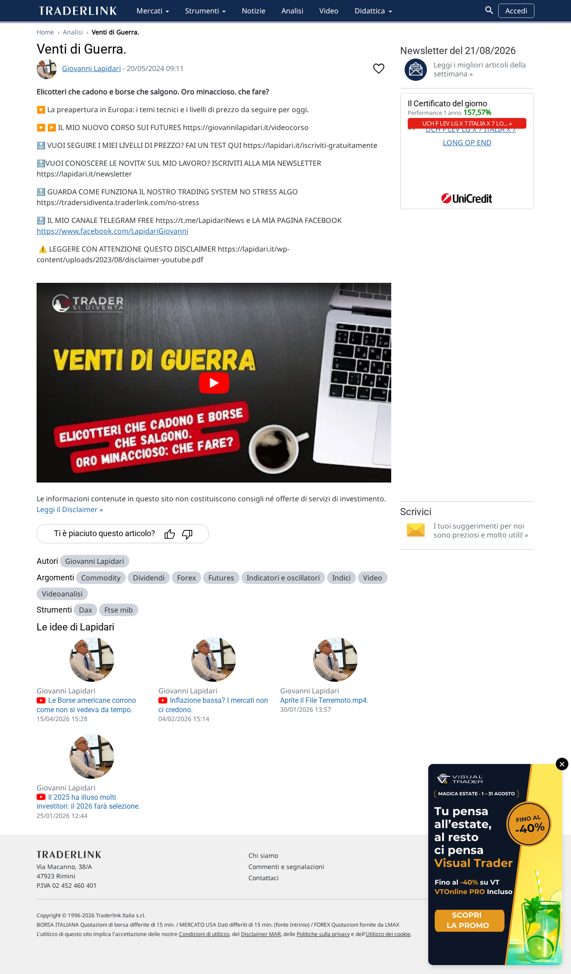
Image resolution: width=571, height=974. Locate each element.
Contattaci (263, 877)
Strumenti (202, 11)
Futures (221, 578)
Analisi (292, 11)
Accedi (516, 11)
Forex (186, 578)
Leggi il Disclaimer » (70, 509)
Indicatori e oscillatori (283, 578)
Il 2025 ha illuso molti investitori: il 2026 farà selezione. (88, 802)
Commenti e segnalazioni (286, 866)
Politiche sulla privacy (323, 934)
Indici (341, 578)
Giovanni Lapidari (91, 68)
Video (329, 11)
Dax (85, 610)
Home (45, 32)
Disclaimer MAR (261, 934)
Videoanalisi (62, 594)
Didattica (370, 11)
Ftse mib (118, 610)
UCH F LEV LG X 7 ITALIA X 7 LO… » (467, 123)
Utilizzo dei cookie (388, 934)
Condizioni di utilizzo (204, 934)
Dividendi (149, 578)
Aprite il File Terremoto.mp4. (324, 700)
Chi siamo (263, 855)
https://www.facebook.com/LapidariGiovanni (112, 231)
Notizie (253, 11)
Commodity (100, 578)
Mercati (149, 11)
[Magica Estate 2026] (495, 864)
